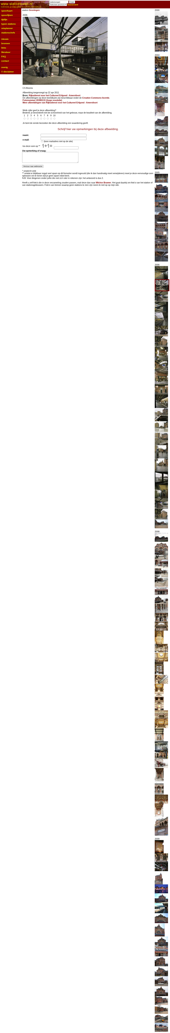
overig (4, 67)
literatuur (5, 52)
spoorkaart (6, 11)
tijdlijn (4, 19)
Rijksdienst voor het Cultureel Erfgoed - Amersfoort (54, 95)
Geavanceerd (72, 5)
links (3, 48)
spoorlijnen (7, 15)
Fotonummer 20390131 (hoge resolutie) (42, 100)
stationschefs (8, 33)
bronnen (5, 43)
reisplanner (7, 28)
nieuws (4, 39)
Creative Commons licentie (95, 98)
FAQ (3, 56)
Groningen (34, 10)
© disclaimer (7, 72)
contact (5, 61)
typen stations (8, 24)
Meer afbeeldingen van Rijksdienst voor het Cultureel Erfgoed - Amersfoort (60, 102)
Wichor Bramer (103, 182)
